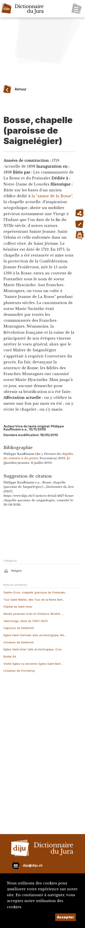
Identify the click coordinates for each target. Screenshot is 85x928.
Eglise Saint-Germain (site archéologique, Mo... (34, 635)
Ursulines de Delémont (18, 642)
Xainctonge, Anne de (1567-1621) (25, 621)
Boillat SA (9, 656)
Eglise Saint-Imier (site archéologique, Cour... (33, 649)
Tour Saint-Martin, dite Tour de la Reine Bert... (34, 599)
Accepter (65, 917)
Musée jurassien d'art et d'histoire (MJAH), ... (33, 613)
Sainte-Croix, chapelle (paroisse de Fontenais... (35, 592)
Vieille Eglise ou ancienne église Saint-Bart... (33, 663)
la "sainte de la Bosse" (52, 196)
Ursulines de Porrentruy (19, 670)
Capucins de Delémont (18, 628)
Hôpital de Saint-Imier (17, 606)
